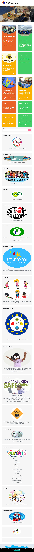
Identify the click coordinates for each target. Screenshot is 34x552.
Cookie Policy (18, 550)
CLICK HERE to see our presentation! (17, 272)
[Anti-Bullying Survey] (17, 142)
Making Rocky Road (23, 54)
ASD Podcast (17, 473)
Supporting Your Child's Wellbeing (17, 480)
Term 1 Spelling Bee (7, 65)
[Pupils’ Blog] (17, 176)
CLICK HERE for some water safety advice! (17, 522)
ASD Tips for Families (17, 471)
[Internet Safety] (17, 386)
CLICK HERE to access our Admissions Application (17, 162)
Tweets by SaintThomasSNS (7, 539)
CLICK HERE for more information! (17, 199)
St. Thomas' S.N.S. (10, 2)
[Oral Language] (17, 496)
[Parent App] (17, 194)
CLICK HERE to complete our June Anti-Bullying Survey (17, 148)
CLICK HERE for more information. (17, 441)
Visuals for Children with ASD (17, 478)
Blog (11, 45)
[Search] (29, 130)
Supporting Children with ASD (17, 469)
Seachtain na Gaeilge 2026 (9, 36)
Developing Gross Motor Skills (17, 464)
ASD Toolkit (17, 467)
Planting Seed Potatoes (8, 115)
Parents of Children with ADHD (17, 482)
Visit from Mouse (22, 90)
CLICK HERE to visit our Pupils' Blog (17, 183)
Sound (4, 103)
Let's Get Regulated (17, 462)
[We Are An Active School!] (17, 258)
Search (4, 128)
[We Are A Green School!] (17, 231)
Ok (14, 550)
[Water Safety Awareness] (17, 516)
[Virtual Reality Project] (17, 357)
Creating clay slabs (7, 90)
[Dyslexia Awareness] (17, 434)
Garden (4, 124)
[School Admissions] (17, 158)
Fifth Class (20, 98)
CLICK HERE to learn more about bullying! (17, 220)
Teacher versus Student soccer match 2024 (24, 39)
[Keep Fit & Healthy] (17, 289)
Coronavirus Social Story (17, 475)
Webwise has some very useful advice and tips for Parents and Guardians (17, 401)
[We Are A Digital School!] (17, 324)
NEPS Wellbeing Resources (17, 458)
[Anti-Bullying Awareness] (17, 212)
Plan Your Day (17, 460)
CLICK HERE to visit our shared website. (17, 371)
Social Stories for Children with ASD (17, 476)
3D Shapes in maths (23, 103)
